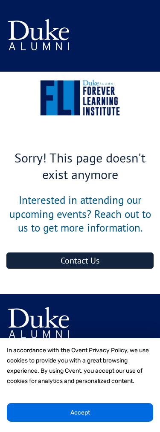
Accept (80, 412)
